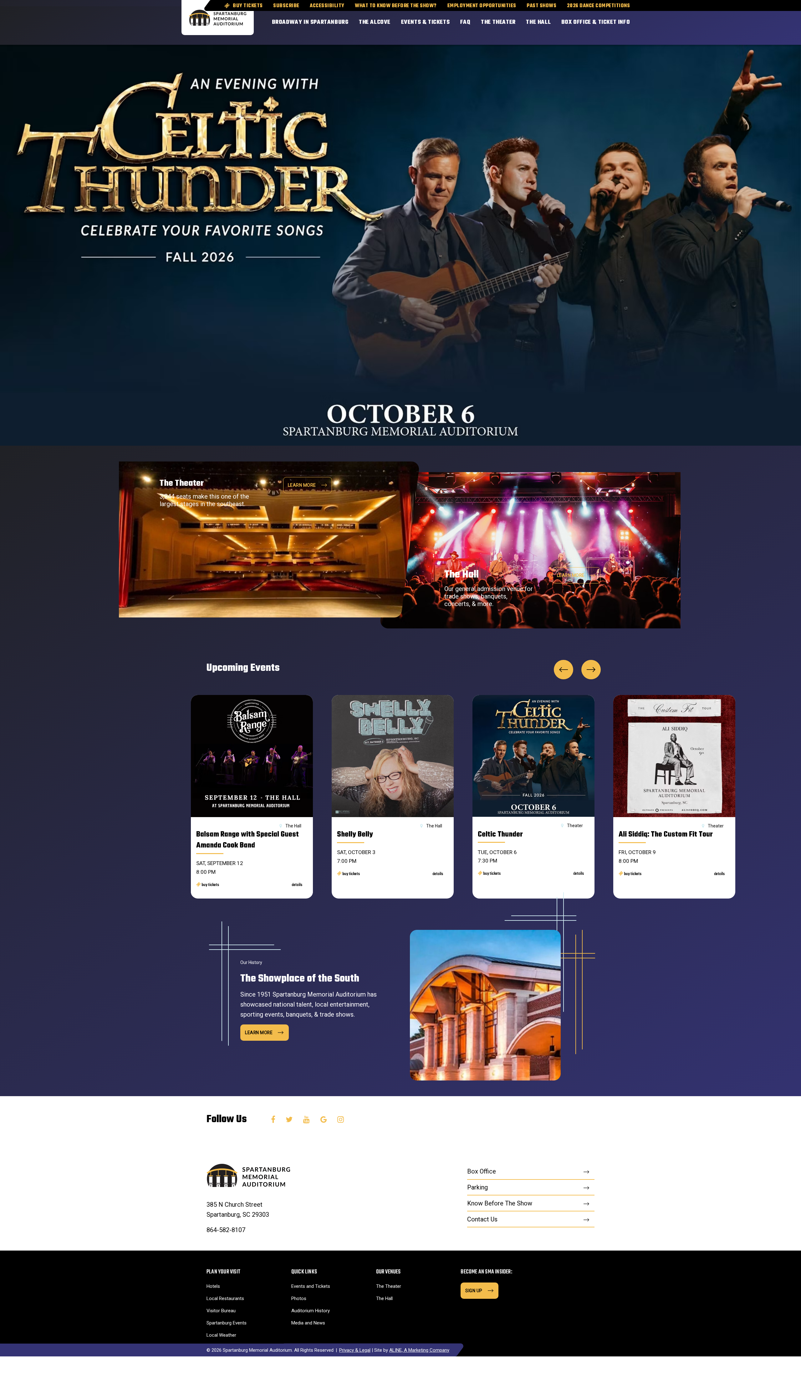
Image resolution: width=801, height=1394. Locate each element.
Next (591, 669)
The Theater (388, 1286)
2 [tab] (763, 150)
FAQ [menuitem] (465, 22)
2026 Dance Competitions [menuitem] (598, 6)
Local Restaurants (225, 1298)
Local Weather (221, 1335)
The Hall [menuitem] (538, 22)
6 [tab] (753, 140)
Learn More (570, 575)
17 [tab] (732, 159)
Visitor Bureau (221, 1311)
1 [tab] (763, 140)
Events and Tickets (310, 1286)
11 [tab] (743, 140)
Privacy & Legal (354, 1350)
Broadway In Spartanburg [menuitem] (310, 22)
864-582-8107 (226, 1230)
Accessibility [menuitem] (327, 6)
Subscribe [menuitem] (286, 6)
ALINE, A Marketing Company (419, 1350)
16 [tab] (732, 150)
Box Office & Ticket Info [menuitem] (595, 22)
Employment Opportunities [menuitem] (481, 6)
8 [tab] (753, 159)
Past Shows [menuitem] (541, 6)
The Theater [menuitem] (498, 22)
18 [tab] (732, 168)
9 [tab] (753, 168)
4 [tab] (763, 168)
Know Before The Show (499, 1203)
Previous (563, 669)
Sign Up (473, 1290)
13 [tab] (743, 159)
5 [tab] (763, 178)
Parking (477, 1187)
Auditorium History (310, 1311)
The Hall (384, 1298)
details (297, 885)
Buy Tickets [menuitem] (248, 6)
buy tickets (210, 885)
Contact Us (482, 1219)
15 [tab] (743, 178)
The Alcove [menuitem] (374, 22)
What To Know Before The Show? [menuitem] (396, 6)
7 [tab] (753, 150)
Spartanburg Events (227, 1323)
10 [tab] (753, 178)
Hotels (213, 1286)
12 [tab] (743, 150)
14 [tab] (743, 168)
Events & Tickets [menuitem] (425, 22)
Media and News (308, 1323)
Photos (298, 1298)
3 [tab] (763, 159)
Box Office (481, 1171)
